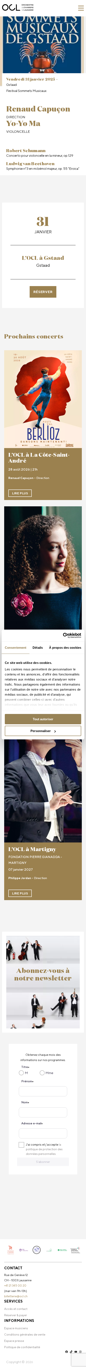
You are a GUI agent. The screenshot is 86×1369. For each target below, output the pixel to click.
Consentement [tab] (15, 647)
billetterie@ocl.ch (16, 1296)
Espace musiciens (16, 1328)
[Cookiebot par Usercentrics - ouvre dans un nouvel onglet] (63, 635)
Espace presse (14, 1340)
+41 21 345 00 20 (15, 1285)
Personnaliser (40, 731)
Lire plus (20, 493)
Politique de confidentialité (22, 1347)
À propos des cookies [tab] (65, 647)
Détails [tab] (38, 647)
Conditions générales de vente (24, 1334)
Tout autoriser (43, 719)
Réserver (42, 292)
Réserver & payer (15, 1315)
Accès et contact (15, 1309)
